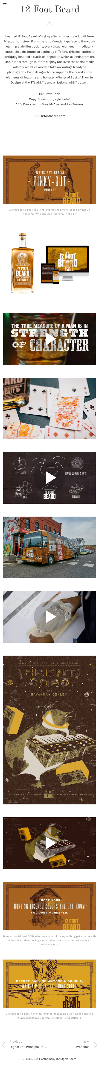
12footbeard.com (53, 116)
